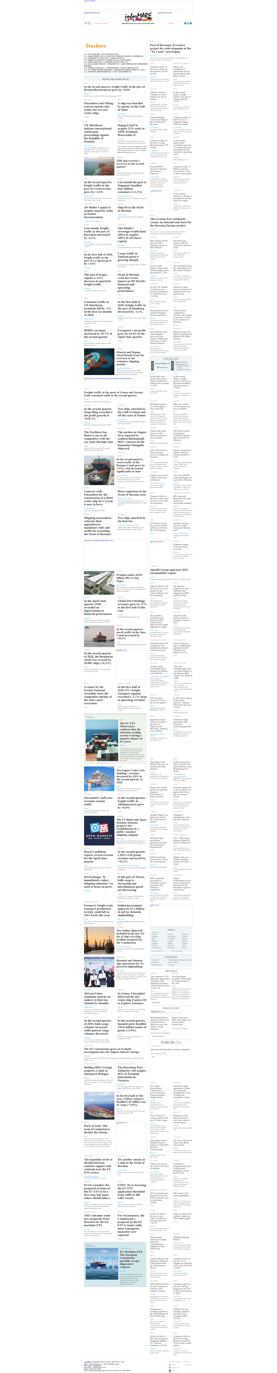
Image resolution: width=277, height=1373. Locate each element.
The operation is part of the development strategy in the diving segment (182, 734)
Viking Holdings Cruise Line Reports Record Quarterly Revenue (159, 120)
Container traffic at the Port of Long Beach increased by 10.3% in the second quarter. (182, 1340)
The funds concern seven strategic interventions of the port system (158, 1275)
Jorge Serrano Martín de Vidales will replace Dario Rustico (181, 208)
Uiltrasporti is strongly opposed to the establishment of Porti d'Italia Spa (159, 1312)
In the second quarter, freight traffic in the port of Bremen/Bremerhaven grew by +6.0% (114, 88)
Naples (170, 943)
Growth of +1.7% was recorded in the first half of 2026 (182, 1353)
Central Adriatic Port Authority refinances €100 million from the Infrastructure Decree (159, 1263)
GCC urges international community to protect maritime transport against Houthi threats (157, 1091)
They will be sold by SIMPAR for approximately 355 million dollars (182, 778)
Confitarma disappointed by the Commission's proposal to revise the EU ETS (182, 1168)
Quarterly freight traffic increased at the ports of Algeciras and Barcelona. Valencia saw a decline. (159, 725)
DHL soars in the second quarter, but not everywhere (181, 406)
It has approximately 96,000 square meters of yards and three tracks (158, 657)
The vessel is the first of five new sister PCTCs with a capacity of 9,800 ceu (182, 278)
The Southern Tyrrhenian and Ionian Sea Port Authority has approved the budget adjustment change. (159, 621)
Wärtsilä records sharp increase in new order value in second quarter (181, 1119)
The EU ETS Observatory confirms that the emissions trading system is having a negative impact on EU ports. (131, 732)
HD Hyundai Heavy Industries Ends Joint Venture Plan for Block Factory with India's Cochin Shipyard (160, 1023)
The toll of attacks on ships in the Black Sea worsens (182, 1142)
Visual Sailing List (162, 363)
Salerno (184, 936)
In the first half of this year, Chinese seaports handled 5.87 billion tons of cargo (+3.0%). (131, 1100)
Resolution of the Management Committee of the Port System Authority (159, 776)
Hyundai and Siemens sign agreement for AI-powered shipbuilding (130, 963)
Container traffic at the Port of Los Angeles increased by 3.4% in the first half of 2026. (182, 1263)
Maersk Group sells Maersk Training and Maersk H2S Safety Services (182, 335)
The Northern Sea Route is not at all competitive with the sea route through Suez (98, 437)
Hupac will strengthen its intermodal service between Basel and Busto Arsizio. (181, 71)
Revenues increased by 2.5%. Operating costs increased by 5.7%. (181, 181)
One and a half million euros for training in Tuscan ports (181, 619)
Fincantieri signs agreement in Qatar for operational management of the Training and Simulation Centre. (181, 1091)
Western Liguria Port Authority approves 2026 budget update (182, 1216)
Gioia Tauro (172, 936)
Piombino (171, 948)
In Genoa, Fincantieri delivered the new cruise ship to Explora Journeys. (132, 998)
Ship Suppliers (173, 962)
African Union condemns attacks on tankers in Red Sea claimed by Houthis (97, 998)
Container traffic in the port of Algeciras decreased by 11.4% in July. (159, 70)
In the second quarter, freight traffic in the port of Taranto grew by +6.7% (182, 97)
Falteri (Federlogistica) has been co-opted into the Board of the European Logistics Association (182, 884)
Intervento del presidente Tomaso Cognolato (170, 1049)
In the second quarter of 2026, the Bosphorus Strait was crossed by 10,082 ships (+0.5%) (98, 658)
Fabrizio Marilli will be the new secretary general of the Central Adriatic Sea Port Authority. (159, 590)
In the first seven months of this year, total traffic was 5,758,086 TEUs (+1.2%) (159, 155)
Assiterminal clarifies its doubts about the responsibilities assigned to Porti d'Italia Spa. (158, 1243)
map (180, 951)
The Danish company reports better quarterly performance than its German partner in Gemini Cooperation (130, 372)
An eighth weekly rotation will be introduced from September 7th (182, 83)
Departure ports (181, 362)
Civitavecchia (156, 948)
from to (101, 54)
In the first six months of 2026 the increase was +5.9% (102, 96)
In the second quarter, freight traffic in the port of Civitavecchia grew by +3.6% (98, 187)
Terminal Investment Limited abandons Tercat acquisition (159, 312)
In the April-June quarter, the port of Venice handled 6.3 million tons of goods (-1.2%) (159, 381)
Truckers (171, 965)
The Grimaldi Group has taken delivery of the (182, 268)
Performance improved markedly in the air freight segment (158, 829)
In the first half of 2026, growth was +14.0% (131, 644)
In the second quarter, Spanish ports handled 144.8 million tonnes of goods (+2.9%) (132, 1025)
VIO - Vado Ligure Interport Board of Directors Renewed (181, 840)
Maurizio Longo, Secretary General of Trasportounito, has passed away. (182, 290)
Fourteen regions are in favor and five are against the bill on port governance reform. (182, 792)
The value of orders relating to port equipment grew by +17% (159, 804)
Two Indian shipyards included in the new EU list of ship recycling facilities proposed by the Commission (131, 936)
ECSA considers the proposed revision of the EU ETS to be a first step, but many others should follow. (97, 1191)
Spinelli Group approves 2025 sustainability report (169, 571)
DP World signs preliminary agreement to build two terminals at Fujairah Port (158, 842)
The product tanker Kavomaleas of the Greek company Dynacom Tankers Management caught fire (158, 1178)
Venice (184, 948)
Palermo (171, 945)
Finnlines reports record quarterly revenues (180, 546)
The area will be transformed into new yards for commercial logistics (159, 350)
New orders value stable (158, 867)
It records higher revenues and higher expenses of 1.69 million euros (159, 634)
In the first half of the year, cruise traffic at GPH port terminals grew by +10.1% (158, 1218)
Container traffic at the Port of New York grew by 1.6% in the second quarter (159, 499)
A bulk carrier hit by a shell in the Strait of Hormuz (159, 477)
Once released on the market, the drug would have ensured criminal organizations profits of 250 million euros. (159, 1129)
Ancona (154, 934)
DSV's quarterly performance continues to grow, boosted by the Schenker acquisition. (158, 884)
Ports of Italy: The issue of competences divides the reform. (97, 1129)
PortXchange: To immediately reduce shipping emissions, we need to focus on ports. (98, 881)
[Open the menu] (86, 23)
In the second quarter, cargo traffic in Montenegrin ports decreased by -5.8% (159, 269)
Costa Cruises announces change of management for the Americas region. (182, 197)
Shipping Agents (156, 965)
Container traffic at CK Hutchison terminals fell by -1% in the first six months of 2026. (98, 308)
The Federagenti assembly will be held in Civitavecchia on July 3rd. (181, 979)
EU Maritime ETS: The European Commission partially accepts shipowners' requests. (131, 1259)
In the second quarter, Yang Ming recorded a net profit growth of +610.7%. (98, 413)
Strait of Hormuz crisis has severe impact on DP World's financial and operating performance (132, 283)
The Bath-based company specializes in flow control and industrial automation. (182, 1247)
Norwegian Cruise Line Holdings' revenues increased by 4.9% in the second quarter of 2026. (131, 776)
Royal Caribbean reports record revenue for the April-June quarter (98, 856)
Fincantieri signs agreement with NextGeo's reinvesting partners (182, 723)
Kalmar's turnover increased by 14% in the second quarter (159, 859)
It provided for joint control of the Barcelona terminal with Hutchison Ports (159, 322)
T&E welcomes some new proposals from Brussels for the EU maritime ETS (97, 1220)
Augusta (155, 936)
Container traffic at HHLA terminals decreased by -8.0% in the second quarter (182, 170)
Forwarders (155, 962)
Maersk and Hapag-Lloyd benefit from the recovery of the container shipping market (130, 358)
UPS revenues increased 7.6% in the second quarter (158, 700)
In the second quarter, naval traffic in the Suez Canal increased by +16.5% (131, 634)
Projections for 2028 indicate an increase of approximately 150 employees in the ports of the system (182, 604)
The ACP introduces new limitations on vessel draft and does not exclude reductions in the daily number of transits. (131, 479)
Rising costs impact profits (159, 443)
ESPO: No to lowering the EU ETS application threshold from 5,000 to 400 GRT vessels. (132, 1191)
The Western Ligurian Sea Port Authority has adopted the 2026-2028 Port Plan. (181, 590)
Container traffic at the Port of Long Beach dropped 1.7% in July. (159, 144)
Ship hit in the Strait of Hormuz (131, 209)
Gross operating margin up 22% (128, 617)
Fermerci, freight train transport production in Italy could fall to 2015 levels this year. (98, 910)
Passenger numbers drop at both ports (97, 401)
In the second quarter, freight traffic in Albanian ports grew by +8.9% (131, 802)
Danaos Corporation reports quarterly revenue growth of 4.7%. (182, 453)
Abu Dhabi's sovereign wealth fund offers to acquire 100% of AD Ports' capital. (132, 235)
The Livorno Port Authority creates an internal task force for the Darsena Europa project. (171, 222)
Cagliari (154, 943)
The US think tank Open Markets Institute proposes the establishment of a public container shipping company (131, 827)
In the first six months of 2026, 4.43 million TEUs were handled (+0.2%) (158, 510)
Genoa (170, 934)
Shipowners (155, 960)
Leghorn (171, 941)
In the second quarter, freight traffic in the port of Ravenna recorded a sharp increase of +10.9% (182, 382)
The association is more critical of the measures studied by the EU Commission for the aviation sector (98, 1233)
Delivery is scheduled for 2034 (94, 511)
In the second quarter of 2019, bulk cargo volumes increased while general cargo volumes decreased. (97, 1027)
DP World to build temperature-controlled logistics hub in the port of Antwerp (181, 435)
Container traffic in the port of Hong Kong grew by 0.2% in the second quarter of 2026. (182, 1288)
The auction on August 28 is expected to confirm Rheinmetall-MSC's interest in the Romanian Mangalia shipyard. (132, 440)
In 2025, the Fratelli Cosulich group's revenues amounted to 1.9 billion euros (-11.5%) (159, 291)
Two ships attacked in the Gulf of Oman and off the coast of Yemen (131, 412)
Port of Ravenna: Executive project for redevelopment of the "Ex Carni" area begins (170, 48)
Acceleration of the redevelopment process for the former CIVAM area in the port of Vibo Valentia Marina (159, 337)
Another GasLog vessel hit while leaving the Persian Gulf (181, 526)
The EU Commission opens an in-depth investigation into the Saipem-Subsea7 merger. (112, 1050)
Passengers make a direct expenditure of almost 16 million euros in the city (182, 487)
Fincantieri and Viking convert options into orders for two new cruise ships (98, 108)
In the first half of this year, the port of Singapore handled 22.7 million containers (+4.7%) (159, 1340)
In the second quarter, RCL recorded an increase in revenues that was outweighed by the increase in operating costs (182, 147)
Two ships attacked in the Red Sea (131, 519)
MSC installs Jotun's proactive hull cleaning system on (159, 244)
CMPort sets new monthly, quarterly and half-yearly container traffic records (181, 1313)
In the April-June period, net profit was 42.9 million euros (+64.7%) (182, 556)
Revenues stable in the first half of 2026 (97, 425)
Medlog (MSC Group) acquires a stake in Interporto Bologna (98, 1071)
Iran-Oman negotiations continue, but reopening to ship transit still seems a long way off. (132, 503)
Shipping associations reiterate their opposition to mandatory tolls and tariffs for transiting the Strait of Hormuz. (98, 526)
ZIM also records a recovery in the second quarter (130, 163)
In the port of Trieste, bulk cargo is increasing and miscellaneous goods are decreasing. (131, 883)
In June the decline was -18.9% (94, 291)
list (162, 951)
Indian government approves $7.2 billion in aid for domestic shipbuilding (131, 910)
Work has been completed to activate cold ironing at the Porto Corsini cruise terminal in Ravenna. (182, 316)
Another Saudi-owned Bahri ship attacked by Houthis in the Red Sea (159, 669)
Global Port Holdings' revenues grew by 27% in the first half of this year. (132, 605)
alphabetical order (183, 366)
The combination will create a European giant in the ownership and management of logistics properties (131, 589)
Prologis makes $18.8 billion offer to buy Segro (129, 578)
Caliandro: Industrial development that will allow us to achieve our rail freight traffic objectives (98, 1082)
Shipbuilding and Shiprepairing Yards (179, 960)
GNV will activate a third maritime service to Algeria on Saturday (159, 453)
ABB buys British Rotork (181, 1238)
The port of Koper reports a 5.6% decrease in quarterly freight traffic (97, 279)
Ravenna (185, 934)
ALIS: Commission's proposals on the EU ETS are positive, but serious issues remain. (159, 1197)
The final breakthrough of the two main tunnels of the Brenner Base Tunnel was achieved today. (183, 672)
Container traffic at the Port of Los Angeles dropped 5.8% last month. (181, 120)
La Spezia (171, 939)
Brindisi (154, 941)
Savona (184, 939)
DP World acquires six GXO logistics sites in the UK (158, 406)
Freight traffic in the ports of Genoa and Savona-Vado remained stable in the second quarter (113, 394)
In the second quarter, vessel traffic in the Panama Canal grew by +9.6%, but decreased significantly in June (131, 465)
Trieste (184, 945)
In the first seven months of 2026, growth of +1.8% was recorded (182, 131)
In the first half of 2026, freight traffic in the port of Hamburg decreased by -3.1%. (132, 306)
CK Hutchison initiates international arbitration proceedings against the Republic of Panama (98, 133)
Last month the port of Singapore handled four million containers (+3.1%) (132, 187)
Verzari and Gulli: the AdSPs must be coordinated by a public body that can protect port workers (159, 1325)
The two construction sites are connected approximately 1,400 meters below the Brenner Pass (183, 687)
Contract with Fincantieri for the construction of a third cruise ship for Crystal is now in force (98, 498)
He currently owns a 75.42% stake (129, 247)
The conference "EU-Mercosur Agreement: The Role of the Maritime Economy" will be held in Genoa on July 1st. (160, 982)
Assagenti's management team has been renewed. (181, 817)
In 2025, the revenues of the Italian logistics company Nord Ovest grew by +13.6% (182, 702)
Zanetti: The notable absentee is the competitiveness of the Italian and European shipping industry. (181, 1182)
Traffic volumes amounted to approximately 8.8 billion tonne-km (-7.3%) (129, 708)
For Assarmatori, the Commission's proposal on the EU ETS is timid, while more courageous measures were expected (131, 1225)
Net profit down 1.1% (180, 160)
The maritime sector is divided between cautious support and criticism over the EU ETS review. (98, 1166)
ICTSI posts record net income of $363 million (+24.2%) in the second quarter (159, 526)
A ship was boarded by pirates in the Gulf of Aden (131, 106)
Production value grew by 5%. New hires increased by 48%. (170, 579)
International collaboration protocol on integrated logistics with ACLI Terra (182, 897)
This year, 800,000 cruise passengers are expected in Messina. (182, 477)
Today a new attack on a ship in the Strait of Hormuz (159, 1166)
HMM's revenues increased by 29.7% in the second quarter (98, 334)
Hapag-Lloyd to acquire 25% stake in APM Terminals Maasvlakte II (131, 130)
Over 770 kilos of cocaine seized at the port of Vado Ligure (159, 1117)
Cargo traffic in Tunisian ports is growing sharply (128, 257)
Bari (153, 939)
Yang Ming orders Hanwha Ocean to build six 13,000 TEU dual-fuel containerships (159, 1145)
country (179, 368)
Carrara (155, 945)
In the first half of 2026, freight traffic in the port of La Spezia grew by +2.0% (98, 259)
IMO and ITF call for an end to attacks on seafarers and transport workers (159, 1287)
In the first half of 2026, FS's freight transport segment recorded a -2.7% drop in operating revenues (132, 693)
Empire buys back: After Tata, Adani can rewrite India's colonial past (181, 1021)
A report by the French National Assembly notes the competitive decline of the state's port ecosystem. (98, 695)
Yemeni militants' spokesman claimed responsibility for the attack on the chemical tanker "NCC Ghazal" (159, 682)
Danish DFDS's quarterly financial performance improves (158, 170)
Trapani (184, 943)
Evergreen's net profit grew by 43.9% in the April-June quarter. (132, 334)
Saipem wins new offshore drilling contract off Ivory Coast (181, 860)
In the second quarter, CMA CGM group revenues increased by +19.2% (132, 856)
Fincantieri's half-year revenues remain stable (98, 801)
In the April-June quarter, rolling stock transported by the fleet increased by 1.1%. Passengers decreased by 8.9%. (159, 183)
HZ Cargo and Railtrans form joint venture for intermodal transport (182, 499)
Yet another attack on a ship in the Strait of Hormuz (131, 1163)
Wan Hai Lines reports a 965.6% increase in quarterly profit (182, 244)
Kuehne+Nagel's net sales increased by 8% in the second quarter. (159, 818)
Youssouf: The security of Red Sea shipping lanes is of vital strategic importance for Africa (96, 1011)
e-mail (117, 1364)
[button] (191, 23)
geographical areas (183, 369)
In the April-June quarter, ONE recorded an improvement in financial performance (98, 607)
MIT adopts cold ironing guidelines (181, 1194)
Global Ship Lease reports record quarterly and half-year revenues (158, 434)
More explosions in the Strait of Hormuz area (132, 493)
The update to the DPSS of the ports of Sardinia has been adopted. (159, 765)
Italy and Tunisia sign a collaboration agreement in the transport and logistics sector (182, 648)
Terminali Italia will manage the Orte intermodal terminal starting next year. (159, 646)
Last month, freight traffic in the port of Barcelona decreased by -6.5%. (97, 233)
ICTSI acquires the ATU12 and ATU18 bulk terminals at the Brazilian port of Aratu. (182, 766)
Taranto (184, 941)
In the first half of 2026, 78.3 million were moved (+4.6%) (181, 1326)
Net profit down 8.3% (180, 713)
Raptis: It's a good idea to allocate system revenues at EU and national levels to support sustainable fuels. (98, 1206)
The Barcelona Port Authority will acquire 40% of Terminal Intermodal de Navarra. (132, 1074)
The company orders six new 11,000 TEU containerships (181, 255)
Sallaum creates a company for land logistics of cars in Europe (158, 95)
